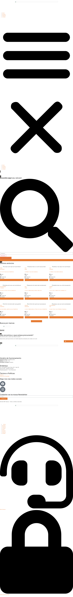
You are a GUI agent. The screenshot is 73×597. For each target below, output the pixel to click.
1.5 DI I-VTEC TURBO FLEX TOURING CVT (57, 290)
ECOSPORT (2, 269)
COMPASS (2, 306)
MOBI (26, 269)
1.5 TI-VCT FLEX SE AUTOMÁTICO (7, 271)
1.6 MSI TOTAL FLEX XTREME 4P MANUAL (57, 309)
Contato (3, 16)
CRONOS (51, 269)
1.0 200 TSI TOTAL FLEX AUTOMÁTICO (8, 290)
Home (3, 13)
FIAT (25, 268)
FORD (1, 268)
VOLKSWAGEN (3, 286)
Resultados (3, 255)
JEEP (1, 305)
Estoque (3, 14)
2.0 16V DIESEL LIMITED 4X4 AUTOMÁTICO (9, 309)
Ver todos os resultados (6, 257)
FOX (50, 306)
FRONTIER (27, 306)
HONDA (50, 286)
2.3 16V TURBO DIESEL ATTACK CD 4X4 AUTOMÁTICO (36, 309)
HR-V (50, 287)
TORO (26, 287)
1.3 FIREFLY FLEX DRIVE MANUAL (56, 271)
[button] (36, 91)
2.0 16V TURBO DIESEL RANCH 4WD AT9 (33, 290)
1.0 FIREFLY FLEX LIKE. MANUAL (31, 271)
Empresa (4, 15)
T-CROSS (2, 287)
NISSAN (26, 305)
